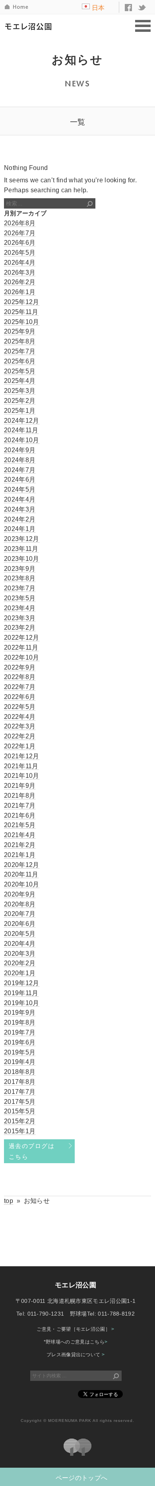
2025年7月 (19, 351)
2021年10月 (21, 775)
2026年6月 (19, 242)
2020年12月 (21, 864)
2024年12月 (21, 420)
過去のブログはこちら (31, 1151)
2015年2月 (19, 1121)
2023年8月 (19, 578)
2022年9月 (19, 667)
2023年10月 (21, 558)
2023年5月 (19, 598)
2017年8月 (19, 1081)
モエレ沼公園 (30, 26)
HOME (17, 7)
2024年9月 (19, 450)
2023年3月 (19, 618)
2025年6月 (19, 361)
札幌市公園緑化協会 (77, 1447)
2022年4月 (19, 716)
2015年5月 (19, 1111)
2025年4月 (19, 380)
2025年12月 (21, 302)
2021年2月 (19, 845)
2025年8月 (19, 341)
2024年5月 (19, 489)
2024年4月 (19, 499)
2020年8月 (19, 904)
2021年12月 (21, 756)
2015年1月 (19, 1131)
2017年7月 (19, 1091)
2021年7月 (19, 805)
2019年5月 (19, 1052)
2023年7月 (19, 588)
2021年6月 (19, 815)
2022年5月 (19, 706)
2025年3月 (19, 390)
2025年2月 (19, 400)
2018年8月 (19, 1071)
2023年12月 (21, 538)
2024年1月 (19, 528)
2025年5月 (19, 371)
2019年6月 (19, 1042)
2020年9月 (19, 894)
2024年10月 (21, 440)
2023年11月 (21, 548)
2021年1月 (19, 854)
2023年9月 (19, 568)
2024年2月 (19, 519)
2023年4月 (19, 608)
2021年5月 (19, 825)
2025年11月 (21, 312)
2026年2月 (19, 282)
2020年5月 (19, 933)
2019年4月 (19, 1061)
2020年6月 (19, 923)
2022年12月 (21, 637)
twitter (142, 7)
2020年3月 (19, 953)
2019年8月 (19, 1022)
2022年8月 (19, 677)
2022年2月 (19, 736)
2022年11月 (21, 647)
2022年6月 (19, 696)
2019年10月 (21, 1003)
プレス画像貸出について (75, 1354)
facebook (128, 7)
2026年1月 (19, 292)
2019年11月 (21, 993)
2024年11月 (21, 430)
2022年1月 (19, 746)
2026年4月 (19, 262)
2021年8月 (19, 795)
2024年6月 (19, 479)
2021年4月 (19, 835)
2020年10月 (21, 884)
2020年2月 (19, 963)
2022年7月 (19, 686)
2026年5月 (19, 252)
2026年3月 (19, 272)
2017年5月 (19, 1101)
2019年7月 (19, 1032)
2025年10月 (21, 321)
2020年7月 (19, 913)
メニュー (143, 26)
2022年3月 (19, 726)
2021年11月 (21, 766)
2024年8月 (19, 460)
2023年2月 (19, 627)
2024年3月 (19, 509)
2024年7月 (19, 470)
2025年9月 (19, 331)
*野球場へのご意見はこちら (76, 1342)
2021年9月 (19, 785)
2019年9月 (19, 1012)
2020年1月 (19, 973)
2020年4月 (19, 943)
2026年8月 (19, 223)
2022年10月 (21, 657)
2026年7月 (19, 233)
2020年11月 (21, 874)
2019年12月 (21, 983)
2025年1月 (19, 410)
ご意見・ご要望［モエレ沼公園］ (75, 1329)
